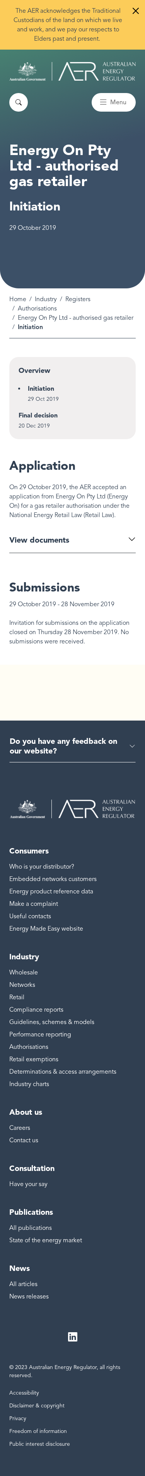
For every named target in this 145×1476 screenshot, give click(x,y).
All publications (30, 1228)
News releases (29, 1296)
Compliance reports (36, 1010)
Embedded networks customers (53, 879)
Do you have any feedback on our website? (63, 745)
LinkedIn (72, 1337)
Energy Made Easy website (46, 929)
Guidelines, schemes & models (51, 1022)
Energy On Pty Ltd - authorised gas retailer (75, 318)
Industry (46, 299)
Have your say (28, 1184)
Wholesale (23, 972)
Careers (19, 1128)
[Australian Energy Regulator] (72, 71)
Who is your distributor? (41, 867)
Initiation (41, 388)
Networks (22, 985)
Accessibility (24, 1393)
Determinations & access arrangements (62, 1072)
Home (17, 299)
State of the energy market (45, 1240)
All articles (23, 1284)
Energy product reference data (51, 891)
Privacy (17, 1418)
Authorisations (37, 308)
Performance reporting (40, 1034)
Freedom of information (38, 1431)
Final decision (38, 415)
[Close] (135, 11)
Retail (16, 997)
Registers (77, 299)
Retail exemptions (33, 1059)
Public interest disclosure (39, 1444)
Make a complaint (33, 904)
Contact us (23, 1140)
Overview (34, 370)
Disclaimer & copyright (37, 1405)
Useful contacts (30, 916)
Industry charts (29, 1084)
